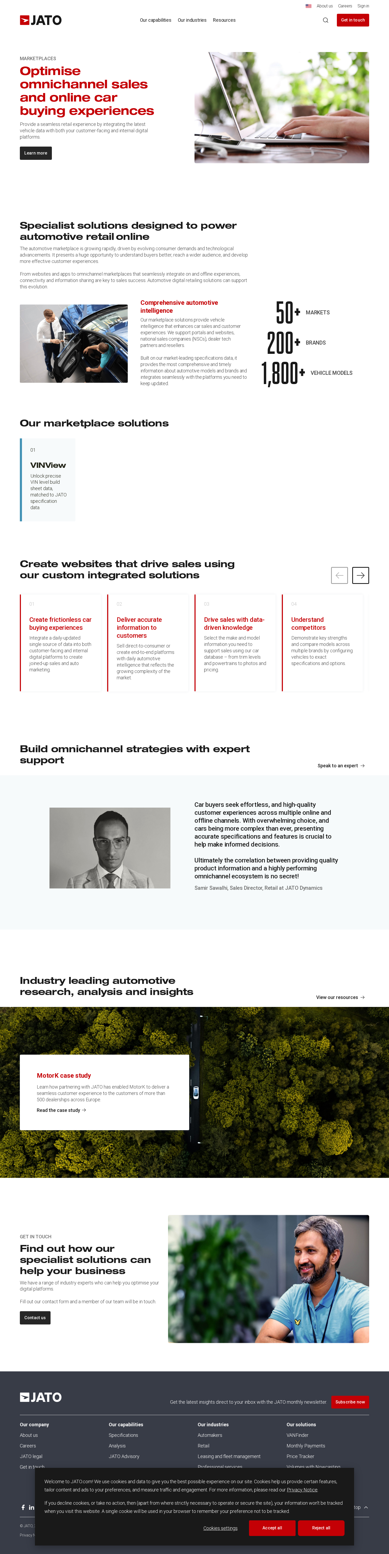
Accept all (272, 1527)
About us (29, 1435)
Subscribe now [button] (350, 1402)
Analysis (117, 1446)
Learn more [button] (35, 153)
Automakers (210, 1435)
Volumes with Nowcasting (313, 1467)
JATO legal (31, 1456)
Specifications (123, 1435)
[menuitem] (308, 7)
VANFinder (298, 1435)
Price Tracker (300, 1456)
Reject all (321, 1527)
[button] (360, 575)
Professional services (220, 1467)
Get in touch (353, 20)
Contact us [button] (35, 1317)
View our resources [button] (337, 997)
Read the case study (58, 1110)
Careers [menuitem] (345, 5)
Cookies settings (220, 1528)
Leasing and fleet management (229, 1456)
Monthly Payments (306, 1446)
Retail (203, 1446)
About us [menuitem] (325, 5)
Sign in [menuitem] (363, 5)
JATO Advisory (124, 1456)
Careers (28, 1446)
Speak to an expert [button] (338, 765)
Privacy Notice (302, 1490)
